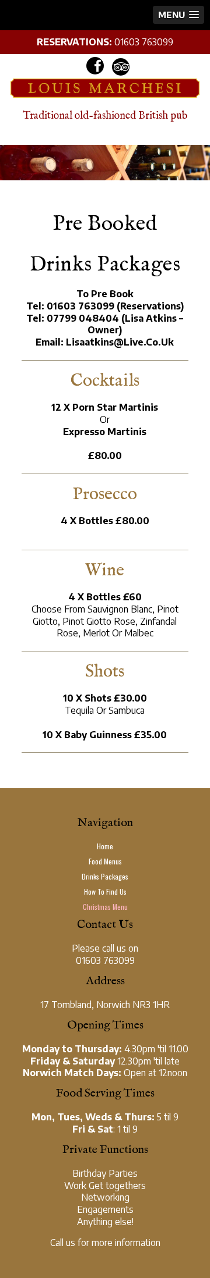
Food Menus (105, 861)
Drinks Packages (105, 876)
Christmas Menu (105, 907)
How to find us (105, 891)
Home (105, 846)
